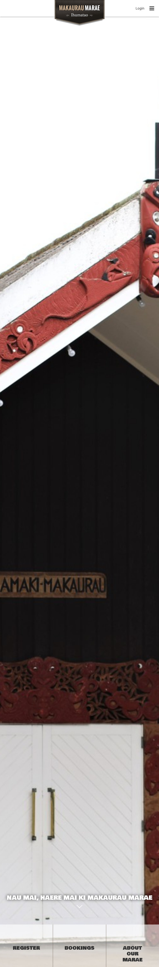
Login (140, 8)
